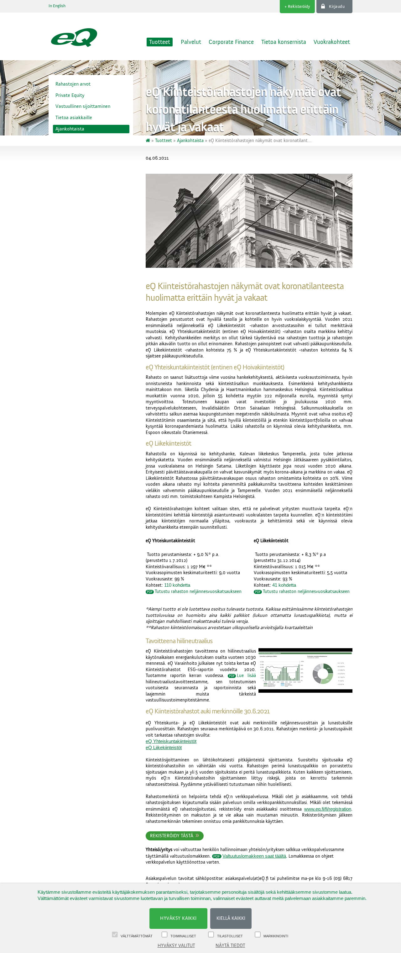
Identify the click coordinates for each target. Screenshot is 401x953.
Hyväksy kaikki (178, 918)
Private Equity (69, 95)
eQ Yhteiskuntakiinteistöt (171, 741)
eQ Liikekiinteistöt (164, 747)
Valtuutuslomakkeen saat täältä (254, 856)
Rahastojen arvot (73, 84)
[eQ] (148, 140)
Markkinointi (275, 936)
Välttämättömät (137, 936)
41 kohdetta (284, 585)
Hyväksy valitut (176, 945)
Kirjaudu (337, 6)
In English (57, 5)
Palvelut (191, 42)
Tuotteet (159, 42)
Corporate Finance (231, 42)
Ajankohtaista (69, 129)
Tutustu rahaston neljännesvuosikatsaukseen (198, 591)
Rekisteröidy (299, 6)
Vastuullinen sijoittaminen (82, 106)
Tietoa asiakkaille (73, 117)
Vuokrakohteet (332, 42)
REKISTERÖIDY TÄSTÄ (171, 836)
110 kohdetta (177, 585)
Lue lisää (246, 675)
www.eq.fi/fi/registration (327, 809)
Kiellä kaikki (230, 918)
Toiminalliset (183, 936)
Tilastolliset (230, 936)
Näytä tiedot (230, 945)
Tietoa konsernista (283, 42)
